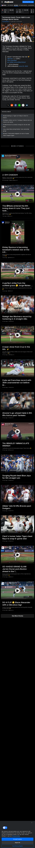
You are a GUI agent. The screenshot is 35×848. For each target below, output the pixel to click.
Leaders (31, 5)
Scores (10, 5)
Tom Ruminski (5, 21)
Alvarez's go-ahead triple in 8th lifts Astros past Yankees (17, 414)
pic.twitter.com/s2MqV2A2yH (16, 62)
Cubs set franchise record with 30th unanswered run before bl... (16, 382)
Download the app (28, 2)
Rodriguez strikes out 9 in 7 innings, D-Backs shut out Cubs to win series (17, 121)
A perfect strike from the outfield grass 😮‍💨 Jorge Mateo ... (17, 284)
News (16, 5)
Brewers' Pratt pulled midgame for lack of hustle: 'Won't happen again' (16, 134)
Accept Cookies (17, 839)
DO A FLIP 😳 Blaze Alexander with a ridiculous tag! (16, 603)
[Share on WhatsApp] (19, 105)
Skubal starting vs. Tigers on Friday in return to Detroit (15, 116)
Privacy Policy (16, 836)
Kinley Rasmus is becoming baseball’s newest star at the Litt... (15, 249)
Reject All (17, 842)
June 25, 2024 (23, 66)
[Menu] (2, 2)
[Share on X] (8, 105)
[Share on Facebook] (15, 105)
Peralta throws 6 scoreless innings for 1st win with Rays (16, 125)
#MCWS (9, 58)
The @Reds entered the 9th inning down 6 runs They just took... (16, 208)
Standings (23, 5)
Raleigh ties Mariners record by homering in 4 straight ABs (17, 317)
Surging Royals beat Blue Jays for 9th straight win (16, 476)
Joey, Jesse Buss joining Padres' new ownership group (16, 130)
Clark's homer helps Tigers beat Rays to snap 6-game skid (17, 537)
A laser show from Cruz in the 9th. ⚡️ (16, 348)
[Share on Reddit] (12, 105)
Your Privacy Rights (17, 846)
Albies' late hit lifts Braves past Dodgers (16, 507)
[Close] (31, 822)
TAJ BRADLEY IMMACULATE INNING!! (15, 444)
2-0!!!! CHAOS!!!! (10, 175)
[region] (17, 834)
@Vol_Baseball (11, 60)
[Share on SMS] (27, 105)
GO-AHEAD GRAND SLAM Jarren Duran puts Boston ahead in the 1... (14, 569)
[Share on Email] (23, 105)
